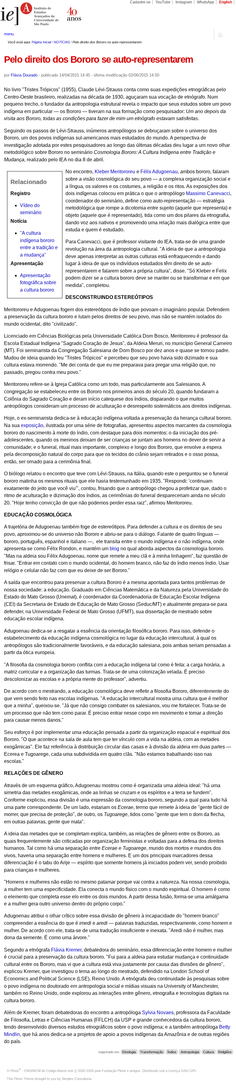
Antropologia (190, 1052)
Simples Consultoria (76, 1079)
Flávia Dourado (24, 75)
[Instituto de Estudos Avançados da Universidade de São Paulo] (59, 13)
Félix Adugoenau (159, 171)
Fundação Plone (114, 1071)
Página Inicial (41, 42)
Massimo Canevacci (208, 193)
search (219, 34)
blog (114, 548)
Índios (171, 1052)
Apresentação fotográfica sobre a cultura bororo (38, 282)
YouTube (163, 2)
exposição (32, 425)
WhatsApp (205, 2)
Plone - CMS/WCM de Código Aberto (38, 1071)
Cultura (208, 1052)
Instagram (183, 2)
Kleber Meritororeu (115, 171)
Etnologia (129, 1052)
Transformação (151, 1052)
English (225, 2)
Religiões (225, 1052)
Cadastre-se (140, 2)
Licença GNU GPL (182, 1071)
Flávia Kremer (66, 949)
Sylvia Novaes (158, 1012)
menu (9, 34)
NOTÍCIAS (62, 42)
